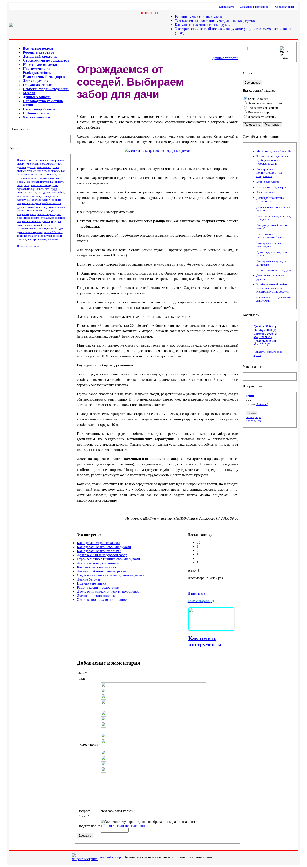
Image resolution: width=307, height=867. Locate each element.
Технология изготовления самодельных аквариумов (215, 21)
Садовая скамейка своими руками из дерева (110, 575)
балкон (34, 163)
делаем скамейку (50, 163)
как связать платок (37, 181)
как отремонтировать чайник (39, 176)
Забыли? (261, 404)
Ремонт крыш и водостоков (98, 587)
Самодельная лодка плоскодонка (268, 244)
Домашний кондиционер (96, 595)
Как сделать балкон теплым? (99, 551)
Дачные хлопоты (225, 58)
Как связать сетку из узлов (97, 567)
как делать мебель (48, 170)
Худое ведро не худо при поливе (102, 599)
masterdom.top (110, 857)
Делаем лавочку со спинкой (98, 563)
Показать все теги (28, 246)
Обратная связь (284, 6)
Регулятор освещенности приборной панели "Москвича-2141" (272, 160)
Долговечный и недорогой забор (102, 555)
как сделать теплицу (29, 196)
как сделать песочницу (38, 185)
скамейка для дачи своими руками (40, 230)
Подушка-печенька (91, 583)
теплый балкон (53, 232)
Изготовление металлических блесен (270, 235)
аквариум (23, 163)
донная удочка (26, 167)
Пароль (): (257, 404)
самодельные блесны (37, 225)
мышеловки (34, 207)
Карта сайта (253, 420)
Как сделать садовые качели (98, 543)
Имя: (249, 400)
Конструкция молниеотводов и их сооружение (269, 172)
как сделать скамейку (50, 192)
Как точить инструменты (205, 641)
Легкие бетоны (88, 579)
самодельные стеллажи (31, 228)
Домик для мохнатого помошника (270, 199)
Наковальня (24, 160)
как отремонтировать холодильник (41, 172)
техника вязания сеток (31, 235)
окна (33, 214)
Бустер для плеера (267, 181)
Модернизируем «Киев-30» (273, 151)
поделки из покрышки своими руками (41, 219)
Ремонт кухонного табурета (273, 270)
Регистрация (253, 417)
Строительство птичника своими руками (108, 559)
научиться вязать (54, 207)
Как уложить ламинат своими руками (204, 25)
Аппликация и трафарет (271, 187)
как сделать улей (37, 199)
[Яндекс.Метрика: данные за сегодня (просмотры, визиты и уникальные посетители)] (85, 857)
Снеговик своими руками (48, 160)
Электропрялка (266, 192)
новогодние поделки (30, 210)
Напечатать (196, 593)
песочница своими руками (33, 217)
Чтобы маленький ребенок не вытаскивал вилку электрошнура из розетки (273, 288)
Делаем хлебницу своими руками (102, 571)
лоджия (36, 203)
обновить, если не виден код (123, 826)
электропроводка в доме (42, 239)
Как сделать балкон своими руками (104, 547)
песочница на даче (49, 214)
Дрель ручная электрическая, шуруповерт (109, 591)
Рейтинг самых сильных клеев (198, 16)
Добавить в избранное (254, 6)
